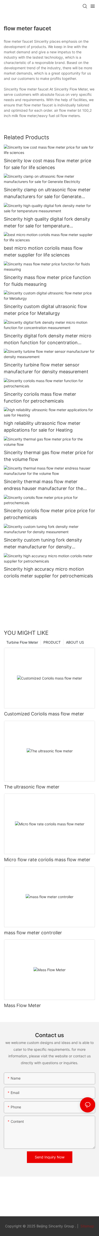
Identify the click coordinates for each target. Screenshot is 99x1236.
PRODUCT (52, 642)
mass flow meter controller (33, 932)
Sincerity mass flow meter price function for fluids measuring (47, 281)
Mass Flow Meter (22, 1005)
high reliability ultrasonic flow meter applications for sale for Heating (42, 427)
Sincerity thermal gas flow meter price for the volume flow (48, 456)
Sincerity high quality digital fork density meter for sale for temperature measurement (47, 222)
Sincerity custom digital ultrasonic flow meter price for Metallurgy (45, 310)
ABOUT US (75, 642)
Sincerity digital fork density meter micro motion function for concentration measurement (47, 339)
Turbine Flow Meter (22, 642)
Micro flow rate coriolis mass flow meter (47, 859)
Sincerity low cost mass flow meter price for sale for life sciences (47, 164)
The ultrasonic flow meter (31, 786)
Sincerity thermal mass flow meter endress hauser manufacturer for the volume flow (43, 485)
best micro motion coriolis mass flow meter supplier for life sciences (43, 251)
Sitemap (86, 1226)
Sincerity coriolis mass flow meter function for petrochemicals (40, 397)
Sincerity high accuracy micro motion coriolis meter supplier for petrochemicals (48, 572)
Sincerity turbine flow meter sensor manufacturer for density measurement (46, 368)
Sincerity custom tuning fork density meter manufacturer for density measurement (43, 543)
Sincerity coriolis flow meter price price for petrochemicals (49, 514)
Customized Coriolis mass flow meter (44, 713)
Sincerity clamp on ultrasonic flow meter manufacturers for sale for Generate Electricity (47, 193)
